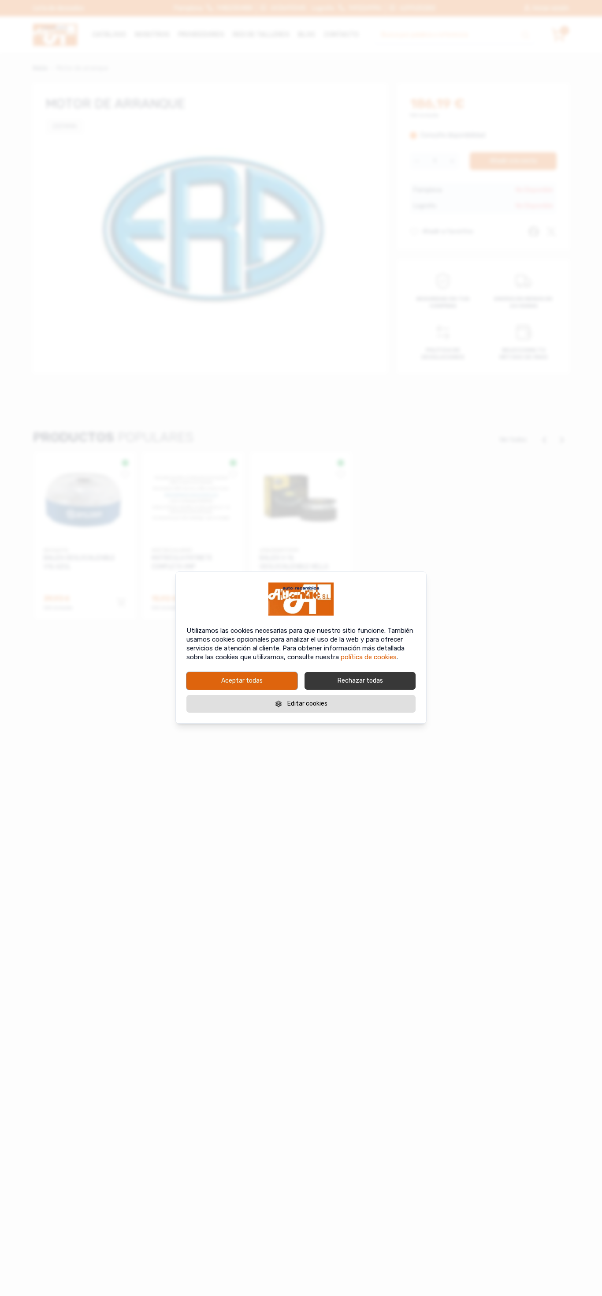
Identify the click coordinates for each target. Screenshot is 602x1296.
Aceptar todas (242, 680)
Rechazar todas (360, 680)
